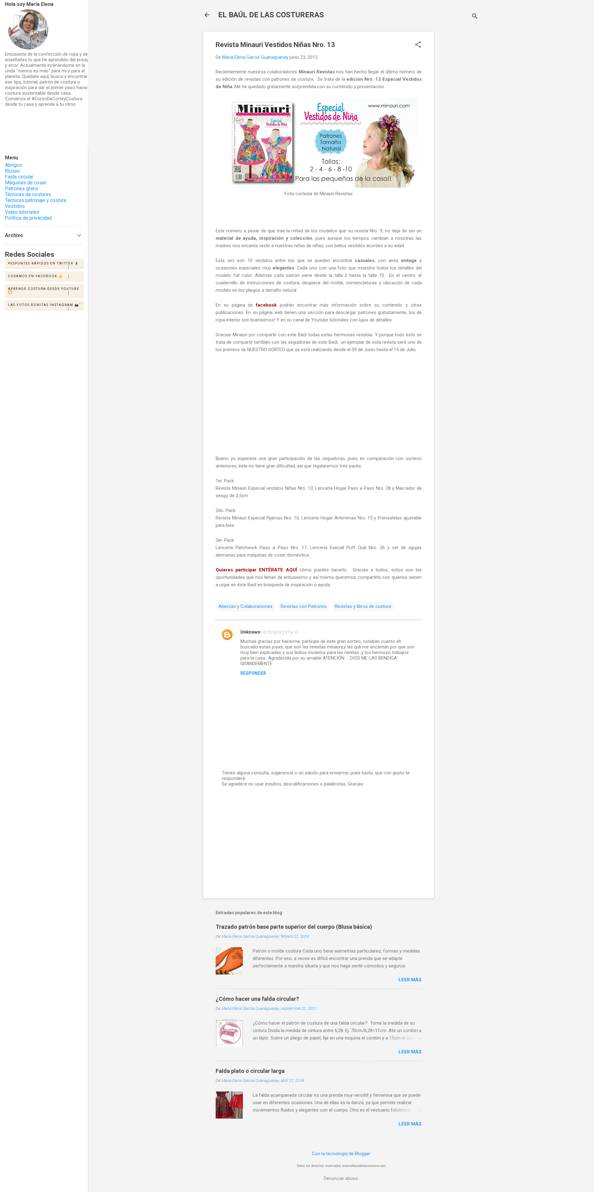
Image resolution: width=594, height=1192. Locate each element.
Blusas (12, 171)
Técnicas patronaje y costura (35, 200)
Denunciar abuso (341, 1178)
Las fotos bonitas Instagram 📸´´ (45, 305)
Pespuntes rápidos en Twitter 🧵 (43, 263)
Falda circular (19, 177)
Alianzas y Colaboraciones (245, 606)
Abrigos (13, 165)
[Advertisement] (459, 124)
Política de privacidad (28, 218)
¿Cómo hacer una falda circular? (257, 999)
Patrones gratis (21, 188)
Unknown (250, 632)
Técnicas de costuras (28, 194)
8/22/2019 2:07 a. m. (281, 632)
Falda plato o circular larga (250, 1071)
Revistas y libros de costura (363, 606)
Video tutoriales (22, 212)
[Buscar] (475, 16)
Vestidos (15, 206)
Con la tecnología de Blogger (341, 1153)
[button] (418, 45)
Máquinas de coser (25, 183)
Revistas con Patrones (304, 606)
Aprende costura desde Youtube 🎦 (44, 290)
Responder (253, 673)
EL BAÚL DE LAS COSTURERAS (271, 15)
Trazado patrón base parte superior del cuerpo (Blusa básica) (294, 926)
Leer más (410, 980)
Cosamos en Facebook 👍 (35, 276)
